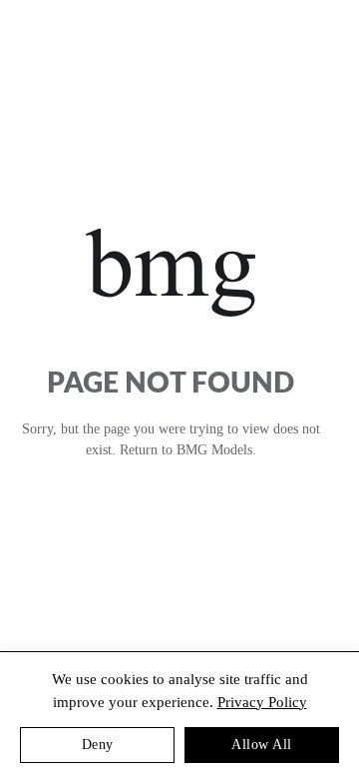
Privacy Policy (262, 702)
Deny (98, 744)
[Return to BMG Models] (170, 273)
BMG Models (214, 449)
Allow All (261, 744)
